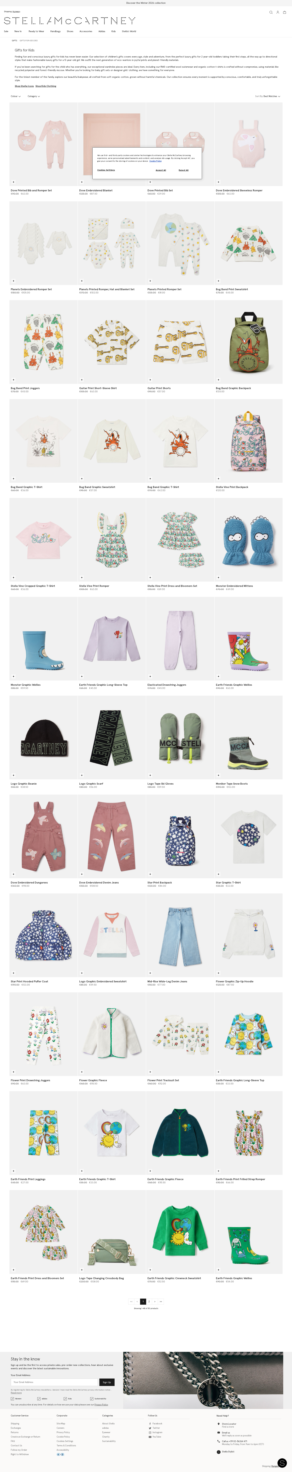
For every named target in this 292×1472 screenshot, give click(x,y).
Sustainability (100, 1399)
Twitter (156, 1428)
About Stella (108, 1424)
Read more (16, 1393)
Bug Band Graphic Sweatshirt (97, 487)
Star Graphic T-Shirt (228, 882)
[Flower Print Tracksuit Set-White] (180, 1034)
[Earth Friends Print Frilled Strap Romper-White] (249, 1133)
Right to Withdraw (20, 1454)
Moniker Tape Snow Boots (232, 783)
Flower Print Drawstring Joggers (30, 1080)
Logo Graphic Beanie (24, 783)
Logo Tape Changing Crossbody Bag (101, 1278)
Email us (226, 1433)
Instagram (157, 1432)
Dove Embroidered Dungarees (29, 882)
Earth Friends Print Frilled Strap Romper (240, 1179)
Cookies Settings (65, 1441)
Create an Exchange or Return (25, 1437)
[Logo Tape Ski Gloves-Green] (180, 737)
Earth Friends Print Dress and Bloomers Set (37, 1278)
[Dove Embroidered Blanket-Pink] (112, 144)
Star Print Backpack (160, 882)
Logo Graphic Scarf (91, 783)
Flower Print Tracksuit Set (163, 1080)
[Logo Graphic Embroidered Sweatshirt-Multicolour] (112, 935)
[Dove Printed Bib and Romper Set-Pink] (43, 144)
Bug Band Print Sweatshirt (232, 289)
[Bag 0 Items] (284, 12)
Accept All (161, 170)
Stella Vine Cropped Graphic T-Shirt (33, 586)
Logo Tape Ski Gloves (161, 783)
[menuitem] (18, 31)
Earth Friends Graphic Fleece (166, 1179)
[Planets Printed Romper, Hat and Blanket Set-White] (112, 243)
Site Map (61, 1424)
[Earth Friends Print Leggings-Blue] (43, 1133)
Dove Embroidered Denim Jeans (99, 882)
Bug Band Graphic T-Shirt (26, 487)
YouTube (157, 1437)
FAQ (13, 1441)
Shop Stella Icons (24, 86)
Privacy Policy (101, 1405)
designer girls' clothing (126, 70)
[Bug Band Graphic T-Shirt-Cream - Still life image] (43, 441)
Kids (70, 1399)
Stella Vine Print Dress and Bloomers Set (172, 586)
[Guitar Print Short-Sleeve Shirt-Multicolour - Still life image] (112, 342)
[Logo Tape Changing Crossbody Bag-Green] (112, 1232)
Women (18, 1399)
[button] (282, 1463)
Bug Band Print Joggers (25, 388)
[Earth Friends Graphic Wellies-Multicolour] (249, 638)
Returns (15, 1432)
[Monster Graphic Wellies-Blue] (43, 638)
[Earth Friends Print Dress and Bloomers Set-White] (43, 1232)
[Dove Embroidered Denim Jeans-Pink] (112, 836)
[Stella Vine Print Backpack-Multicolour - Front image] (249, 441)
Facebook (157, 1424)
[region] (147, 163)
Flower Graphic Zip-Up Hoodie (234, 981)
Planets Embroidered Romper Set (31, 289)
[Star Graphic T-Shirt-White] (249, 836)
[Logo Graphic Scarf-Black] (112, 737)
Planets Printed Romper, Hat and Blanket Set (107, 289)
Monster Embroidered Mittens (234, 586)
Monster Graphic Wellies (26, 685)
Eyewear (106, 1432)
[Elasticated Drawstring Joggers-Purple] (180, 638)
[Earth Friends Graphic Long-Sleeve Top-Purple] (112, 638)
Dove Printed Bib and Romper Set (31, 190)
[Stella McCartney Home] (69, 20)
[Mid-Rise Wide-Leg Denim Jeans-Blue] (180, 935)
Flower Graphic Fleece (93, 1080)
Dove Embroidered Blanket (96, 190)
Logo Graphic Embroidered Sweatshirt (103, 981)
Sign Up (107, 1382)
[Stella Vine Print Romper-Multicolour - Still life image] (112, 540)
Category (32, 96)
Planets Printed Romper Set (164, 289)
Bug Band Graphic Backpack (233, 388)
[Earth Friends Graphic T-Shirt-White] (112, 1133)
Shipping (15, 1424)
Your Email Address (20, 1375)
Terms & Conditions (66, 1446)
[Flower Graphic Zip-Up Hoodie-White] (249, 935)
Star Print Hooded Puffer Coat (29, 981)
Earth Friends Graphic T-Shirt (97, 1179)
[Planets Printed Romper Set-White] (180, 243)
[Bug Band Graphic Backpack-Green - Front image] (249, 342)
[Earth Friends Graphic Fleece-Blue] (180, 1133)
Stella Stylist (228, 1452)
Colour (14, 96)
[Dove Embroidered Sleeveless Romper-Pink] (249, 144)
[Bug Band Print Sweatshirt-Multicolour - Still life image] (249, 243)
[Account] (277, 12)
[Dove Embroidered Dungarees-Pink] (43, 836)
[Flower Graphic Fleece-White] (112, 1034)
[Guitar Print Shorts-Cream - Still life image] (180, 342)
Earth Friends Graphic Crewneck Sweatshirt (174, 1278)
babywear (83, 77)
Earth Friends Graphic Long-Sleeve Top (103, 685)
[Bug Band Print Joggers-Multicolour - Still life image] (43, 342)
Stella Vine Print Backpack (232, 487)
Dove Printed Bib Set (160, 190)
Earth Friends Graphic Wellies (234, 685)
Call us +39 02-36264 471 (234, 1441)
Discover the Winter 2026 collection (146, 3)
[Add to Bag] (13, 182)
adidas (44, 1399)
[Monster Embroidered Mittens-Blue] (249, 540)
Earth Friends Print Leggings (28, 1179)
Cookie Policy (63, 1437)
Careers (60, 1428)
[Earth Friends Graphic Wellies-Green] (249, 1232)
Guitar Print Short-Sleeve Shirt (98, 388)
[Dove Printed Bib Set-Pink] (180, 144)
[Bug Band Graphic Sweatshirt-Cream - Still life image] (112, 441)
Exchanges (16, 1428)
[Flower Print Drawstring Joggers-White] (43, 1034)
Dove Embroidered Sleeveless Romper (239, 190)
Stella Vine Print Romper (94, 586)
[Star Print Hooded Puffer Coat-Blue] (43, 935)
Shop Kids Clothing (45, 86)
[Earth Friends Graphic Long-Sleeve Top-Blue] (249, 1034)
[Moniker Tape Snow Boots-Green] (249, 737)
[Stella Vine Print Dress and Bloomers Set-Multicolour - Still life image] (180, 540)
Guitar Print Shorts (159, 388)
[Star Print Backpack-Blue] (180, 836)
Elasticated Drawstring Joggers (167, 685)
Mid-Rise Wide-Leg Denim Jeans (167, 981)
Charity (106, 1437)
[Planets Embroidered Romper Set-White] (43, 243)
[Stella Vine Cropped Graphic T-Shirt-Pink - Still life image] (43, 540)
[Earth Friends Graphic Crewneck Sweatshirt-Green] (180, 1232)
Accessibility (63, 1450)
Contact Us (16, 1446)
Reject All (184, 170)
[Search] (271, 12)
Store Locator (229, 1424)
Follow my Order (19, 1450)
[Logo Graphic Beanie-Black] (43, 737)
